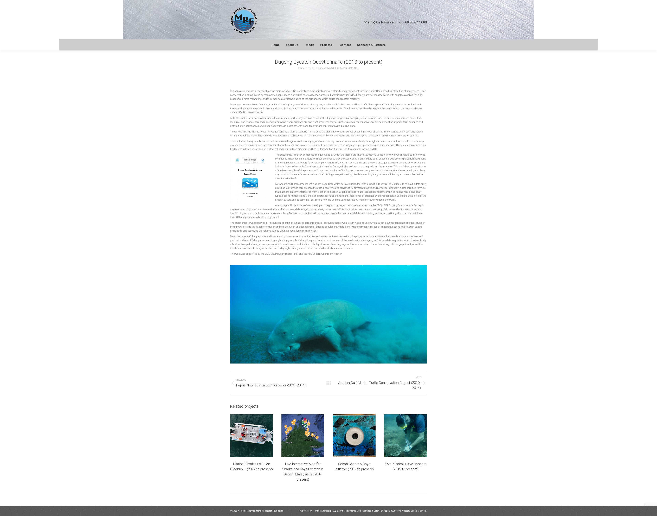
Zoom (247, 435)
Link (293, 435)
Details (256, 435)
